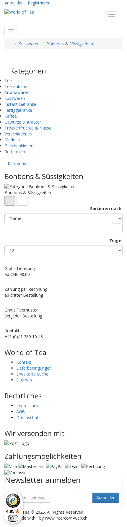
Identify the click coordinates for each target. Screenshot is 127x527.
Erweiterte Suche (32, 374)
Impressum (27, 405)
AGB (20, 411)
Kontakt (23, 362)
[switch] (13, 518)
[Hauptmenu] (111, 16)
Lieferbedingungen (34, 368)
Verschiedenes (18, 134)
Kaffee (10, 116)
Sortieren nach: (106, 208)
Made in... (13, 140)
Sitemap (24, 380)
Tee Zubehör (16, 86)
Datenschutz (28, 417)
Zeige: (116, 240)
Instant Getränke (20, 104)
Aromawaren (16, 92)
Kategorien (18, 163)
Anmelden (14, 3)
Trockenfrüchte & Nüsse (27, 128)
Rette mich (14, 151)
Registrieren (39, 3)
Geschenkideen (18, 145)
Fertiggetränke (18, 110)
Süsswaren (29, 44)
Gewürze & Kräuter (22, 122)
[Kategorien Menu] (10, 31)
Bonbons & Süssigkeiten (69, 44)
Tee (8, 80)
